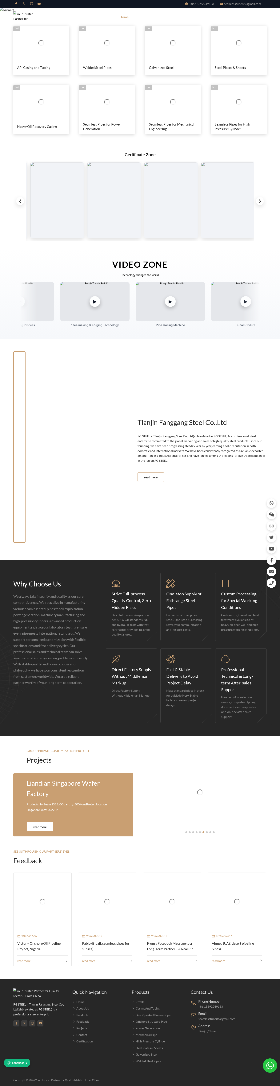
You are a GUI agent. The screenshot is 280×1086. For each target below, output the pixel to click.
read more (151, 477)
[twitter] (24, 4)
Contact (230, 17)
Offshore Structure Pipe (151, 1021)
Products (164, 17)
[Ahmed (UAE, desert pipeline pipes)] (237, 902)
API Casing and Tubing (33, 67)
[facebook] (16, 4)
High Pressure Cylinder (151, 1041)
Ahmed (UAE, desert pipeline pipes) (233, 946)
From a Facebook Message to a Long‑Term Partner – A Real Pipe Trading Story (171, 946)
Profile (140, 1002)
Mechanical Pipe (146, 1035)
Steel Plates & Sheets (230, 67)
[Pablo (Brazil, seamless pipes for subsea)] (107, 902)
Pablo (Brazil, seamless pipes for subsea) (105, 946)
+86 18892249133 (201, 4)
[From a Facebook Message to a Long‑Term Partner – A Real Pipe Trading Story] (172, 902)
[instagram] (31, 4)
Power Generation (148, 1028)
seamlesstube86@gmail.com (242, 4)
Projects (210, 17)
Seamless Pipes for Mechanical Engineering (171, 126)
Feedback (190, 17)
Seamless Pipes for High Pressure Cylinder (232, 126)
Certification (253, 17)
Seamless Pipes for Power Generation (102, 126)
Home (124, 17)
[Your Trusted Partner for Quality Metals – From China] (25, 17)
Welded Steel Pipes (97, 67)
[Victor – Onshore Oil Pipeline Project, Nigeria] (42, 902)
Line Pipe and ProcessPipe (153, 1015)
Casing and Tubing (148, 1008)
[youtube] (39, 4)
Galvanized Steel (161, 67)
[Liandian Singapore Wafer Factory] (200, 792)
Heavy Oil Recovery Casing (37, 126)
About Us (143, 17)
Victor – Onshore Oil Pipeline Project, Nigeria (39, 946)
